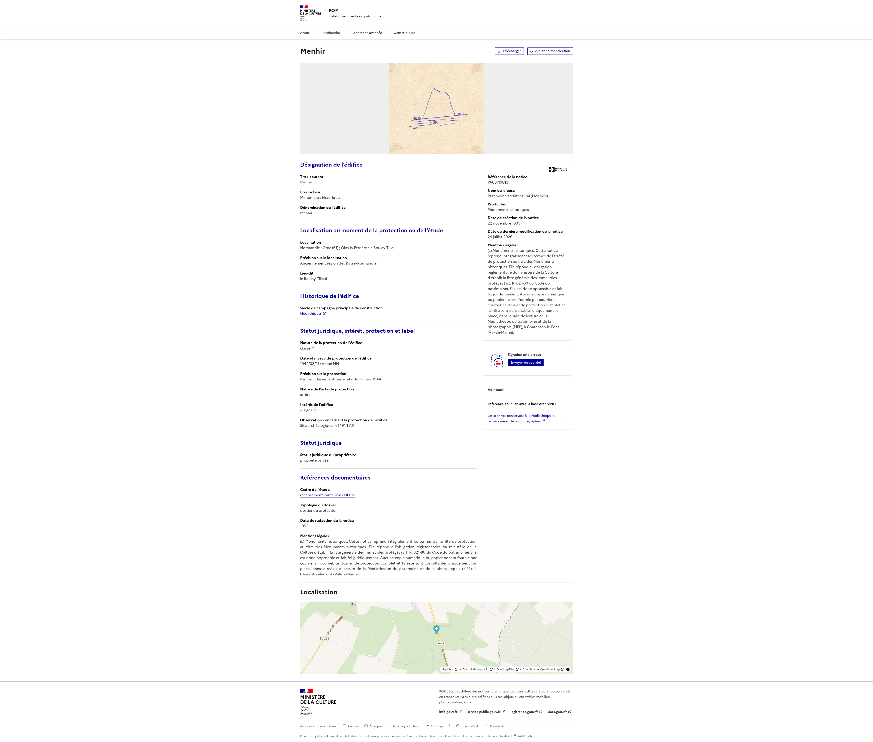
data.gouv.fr (557, 712)
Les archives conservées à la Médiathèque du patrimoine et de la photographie (522, 418)
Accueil (305, 32)
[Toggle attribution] (568, 669)
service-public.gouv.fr (484, 712)
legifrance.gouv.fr (524, 712)
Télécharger (512, 51)
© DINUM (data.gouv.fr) (474, 669)
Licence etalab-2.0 (500, 736)
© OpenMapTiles (504, 669)
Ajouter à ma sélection (552, 51)
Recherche (331, 32)
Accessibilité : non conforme (318, 726)
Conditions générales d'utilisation (383, 736)
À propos (376, 726)
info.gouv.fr (448, 712)
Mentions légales (311, 736)
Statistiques (438, 726)
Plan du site (497, 726)
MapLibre (447, 669)
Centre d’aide (470, 726)
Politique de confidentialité (341, 736)
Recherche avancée (367, 32)
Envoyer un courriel (525, 362)
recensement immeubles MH (325, 495)
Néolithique (310, 313)
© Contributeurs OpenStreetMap (540, 669)
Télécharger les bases (406, 726)
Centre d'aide (404, 32)
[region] (436, 638)
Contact (353, 726)
